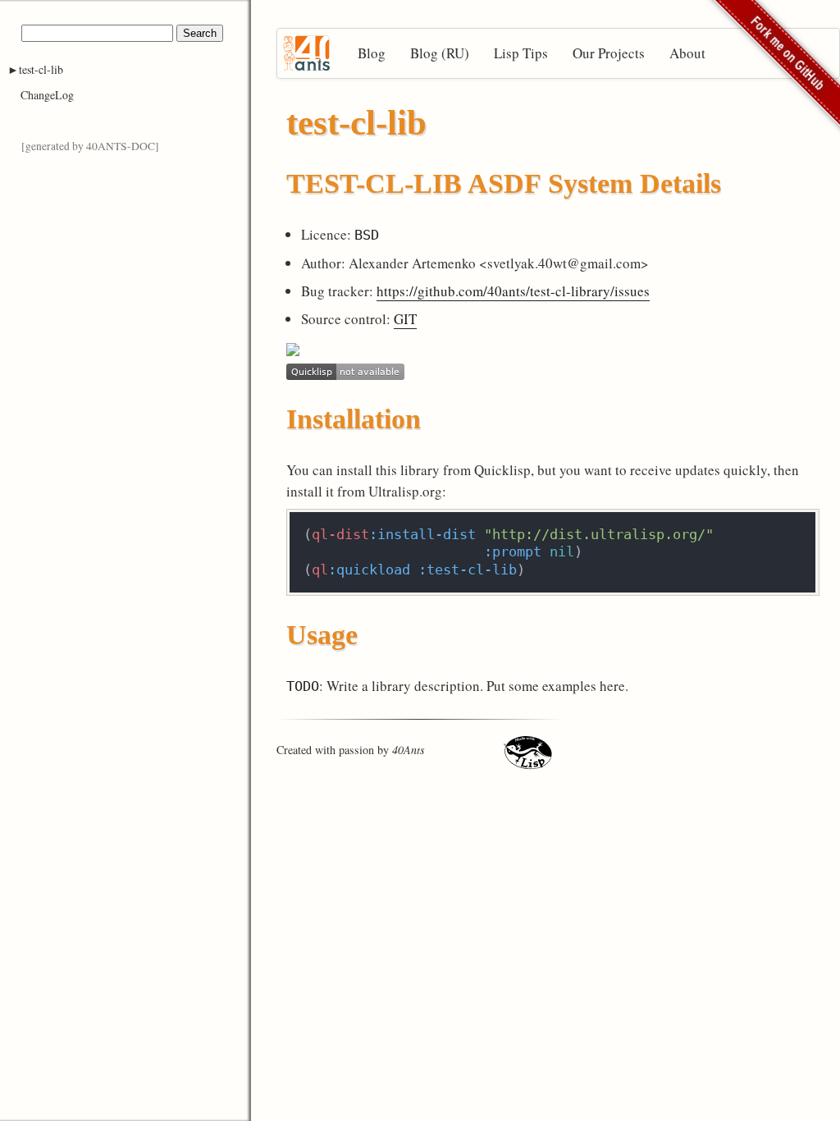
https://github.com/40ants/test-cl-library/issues (513, 290)
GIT (405, 318)
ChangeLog (47, 95)
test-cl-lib (41, 69)
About (687, 52)
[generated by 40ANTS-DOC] (90, 146)
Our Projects (609, 52)
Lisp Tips (521, 52)
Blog (372, 52)
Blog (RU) (439, 52)
